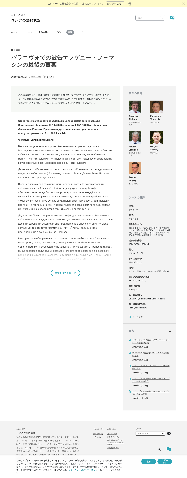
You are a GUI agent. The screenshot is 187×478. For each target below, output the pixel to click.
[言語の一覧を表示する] (130, 3)
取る (149, 461)
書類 (70, 32)
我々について (98, 434)
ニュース (28, 32)
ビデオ (58, 32)
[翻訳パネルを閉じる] (183, 3)
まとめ (49, 76)
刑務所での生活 (113, 437)
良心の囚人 (44, 32)
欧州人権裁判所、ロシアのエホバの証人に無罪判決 (115, 442)
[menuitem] (14, 32)
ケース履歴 (137, 317)
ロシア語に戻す (115, 3)
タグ (81, 32)
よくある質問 (112, 434)
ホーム (14, 32)
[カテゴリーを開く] (169, 434)
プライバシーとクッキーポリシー (84, 469)
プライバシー (98, 437)
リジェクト (165, 461)
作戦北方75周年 (113, 448)
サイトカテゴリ (143, 433)
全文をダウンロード (65, 273)
